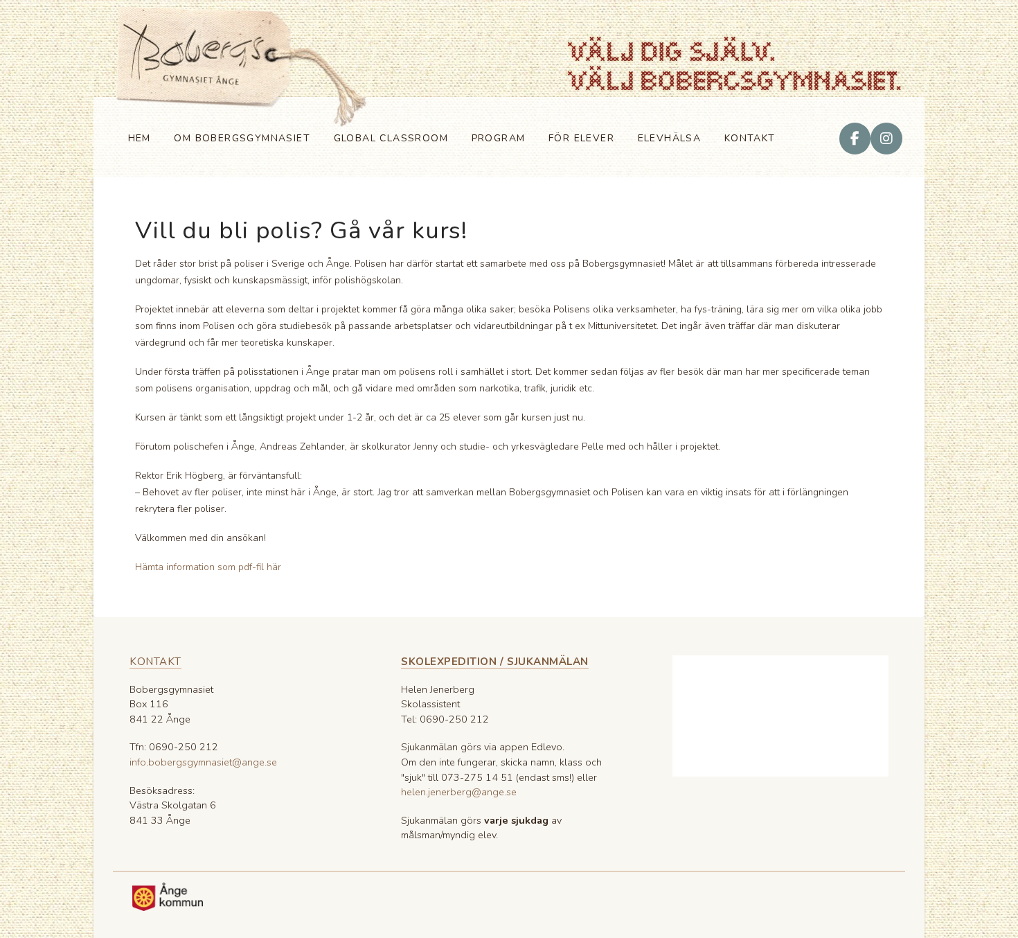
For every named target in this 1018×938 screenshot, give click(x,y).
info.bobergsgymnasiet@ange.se (203, 762)
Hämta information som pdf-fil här (208, 567)
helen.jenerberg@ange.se (459, 792)
